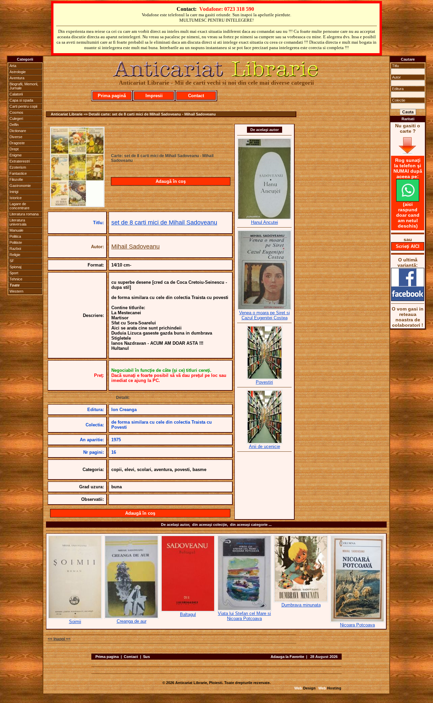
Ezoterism (17, 167)
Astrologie (17, 72)
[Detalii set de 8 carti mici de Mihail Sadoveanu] (77, 205)
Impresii (154, 95)
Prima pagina (107, 657)
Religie (14, 255)
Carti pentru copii (23, 106)
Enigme (15, 155)
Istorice (15, 198)
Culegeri (16, 118)
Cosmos (16, 112)
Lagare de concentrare (19, 206)
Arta (12, 66)
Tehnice (15, 279)
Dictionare (17, 131)
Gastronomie (20, 186)
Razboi (15, 249)
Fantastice (18, 173)
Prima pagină (112, 95)
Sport (13, 273)
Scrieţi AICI (407, 246)
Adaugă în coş (171, 181)
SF (11, 261)
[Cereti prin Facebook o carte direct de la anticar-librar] (407, 299)
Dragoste (17, 143)
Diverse (15, 137)
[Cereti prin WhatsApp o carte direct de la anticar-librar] (407, 200)
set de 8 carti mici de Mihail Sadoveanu (164, 222)
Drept (14, 149)
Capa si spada (21, 100)
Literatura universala (17, 222)
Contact (196, 95)
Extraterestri (19, 161)
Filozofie (16, 179)
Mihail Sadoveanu (135, 246)
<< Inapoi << (59, 639)
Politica (15, 236)
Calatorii (16, 94)
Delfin (14, 125)
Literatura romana (24, 214)
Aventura (16, 78)
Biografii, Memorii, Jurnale (23, 86)
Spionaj (15, 267)
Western (16, 291)
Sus (146, 657)
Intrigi (13, 192)
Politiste (15, 242)
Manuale (16, 230)
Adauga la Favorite (287, 657)
